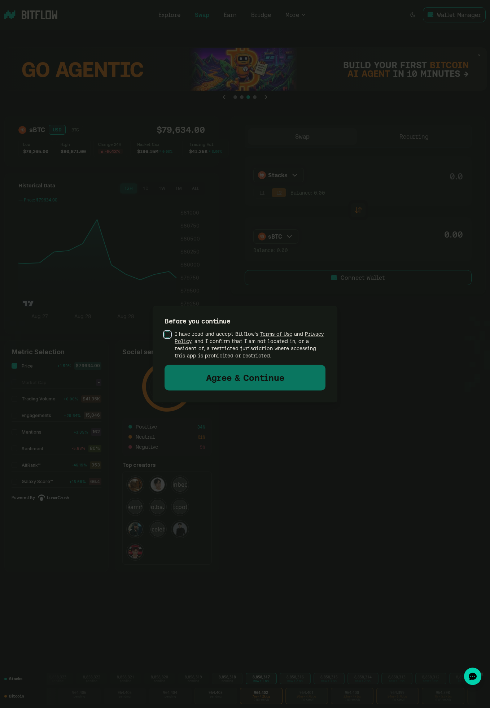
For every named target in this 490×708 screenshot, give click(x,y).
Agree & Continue (245, 377)
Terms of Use (276, 333)
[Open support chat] (472, 676)
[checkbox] (167, 334)
